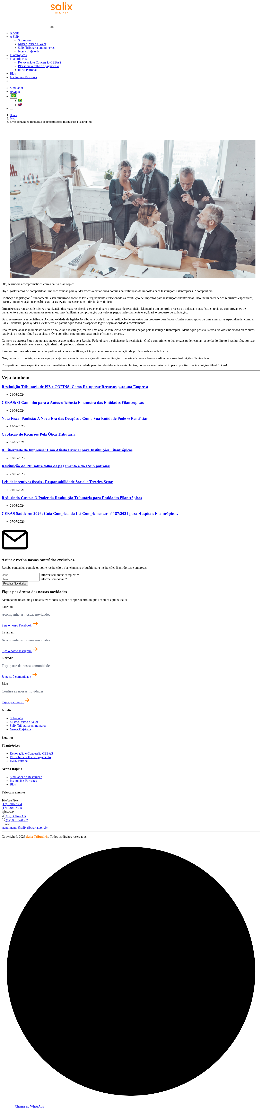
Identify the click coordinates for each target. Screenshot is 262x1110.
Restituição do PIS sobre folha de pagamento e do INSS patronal (56, 466)
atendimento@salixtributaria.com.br (25, 827)
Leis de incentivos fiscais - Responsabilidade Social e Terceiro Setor (57, 482)
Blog (13, 73)
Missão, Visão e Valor (32, 44)
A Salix (14, 33)
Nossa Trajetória (28, 51)
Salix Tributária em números (36, 47)
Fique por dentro (13, 702)
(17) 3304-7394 (12, 804)
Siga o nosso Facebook (17, 625)
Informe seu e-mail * (53, 579)
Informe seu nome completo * (59, 575)
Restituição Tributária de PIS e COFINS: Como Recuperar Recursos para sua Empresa (75, 387)
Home (13, 115)
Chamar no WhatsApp (29, 1106)
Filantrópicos (18, 55)
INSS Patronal (27, 70)
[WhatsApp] (5, 1106)
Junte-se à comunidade (17, 676)
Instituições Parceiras (23, 77)
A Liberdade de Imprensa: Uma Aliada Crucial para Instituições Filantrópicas (67, 450)
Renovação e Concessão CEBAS (39, 62)
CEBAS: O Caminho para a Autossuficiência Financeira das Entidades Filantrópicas (73, 402)
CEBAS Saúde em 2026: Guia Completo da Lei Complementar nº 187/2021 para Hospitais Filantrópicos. (90, 513)
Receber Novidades (14, 583)
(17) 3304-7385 (12, 807)
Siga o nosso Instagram (17, 651)
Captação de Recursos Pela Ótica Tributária (39, 434)
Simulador (16, 81)
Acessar (30, 81)
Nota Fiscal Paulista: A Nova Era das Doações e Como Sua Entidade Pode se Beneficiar (75, 418)
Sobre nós (24, 40)
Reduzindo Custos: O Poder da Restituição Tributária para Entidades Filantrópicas (72, 498)
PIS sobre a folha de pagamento (38, 66)
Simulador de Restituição (26, 777)
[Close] (52, 27)
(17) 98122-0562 (16, 820)
